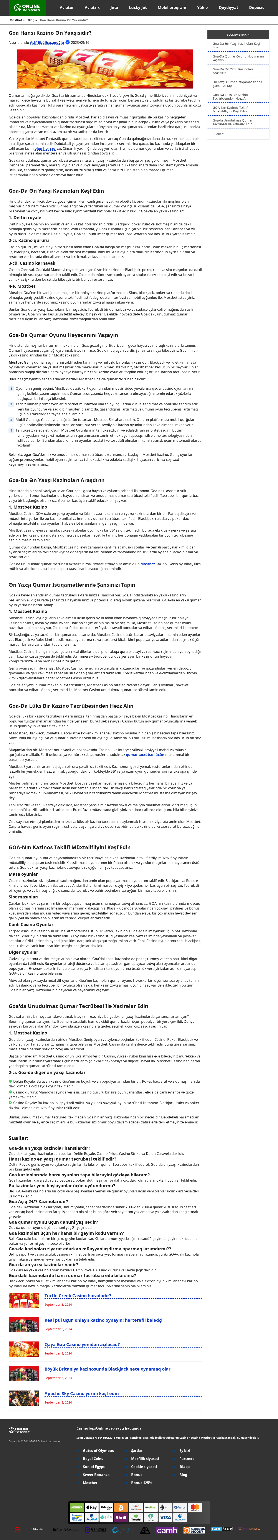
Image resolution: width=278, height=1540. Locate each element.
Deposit (256, 7)
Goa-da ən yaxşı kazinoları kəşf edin (236, 45)
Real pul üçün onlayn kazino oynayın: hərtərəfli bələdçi (103, 1320)
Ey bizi (184, 1450)
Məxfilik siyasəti (145, 1458)
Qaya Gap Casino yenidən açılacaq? (82, 1344)
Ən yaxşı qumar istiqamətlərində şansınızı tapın (237, 84)
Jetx (114, 7)
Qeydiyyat (228, 7)
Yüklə (202, 7)
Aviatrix (92, 7)
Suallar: (218, 134)
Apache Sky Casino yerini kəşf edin (82, 1393)
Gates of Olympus (98, 1450)
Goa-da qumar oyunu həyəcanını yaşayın (238, 58)
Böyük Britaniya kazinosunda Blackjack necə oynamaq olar (107, 1369)
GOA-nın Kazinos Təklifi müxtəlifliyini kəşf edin (230, 109)
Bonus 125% (141, 1483)
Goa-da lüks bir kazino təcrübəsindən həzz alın (231, 96)
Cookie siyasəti (144, 1466)
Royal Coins (93, 1458)
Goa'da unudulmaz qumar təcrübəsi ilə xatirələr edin (233, 122)
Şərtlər (137, 1450)
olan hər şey (45, 148)
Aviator (67, 7)
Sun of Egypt (94, 1466)
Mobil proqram (172, 7)
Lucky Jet (138, 7)
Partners (186, 1458)
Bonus (136, 1475)
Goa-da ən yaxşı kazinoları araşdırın (233, 71)
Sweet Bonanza (96, 1475)
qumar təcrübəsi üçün (145, 754)
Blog (183, 1475)
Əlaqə (184, 1466)
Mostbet (148, 563)
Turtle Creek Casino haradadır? (78, 1296)
